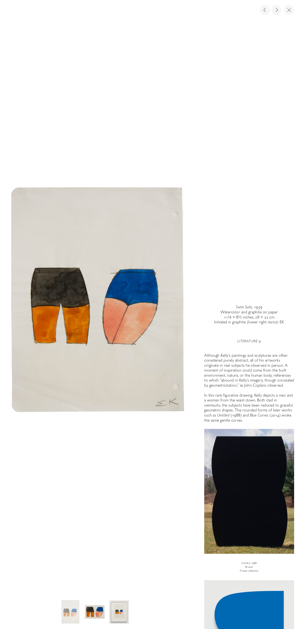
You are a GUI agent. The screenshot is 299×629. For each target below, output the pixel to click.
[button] (70, 612)
